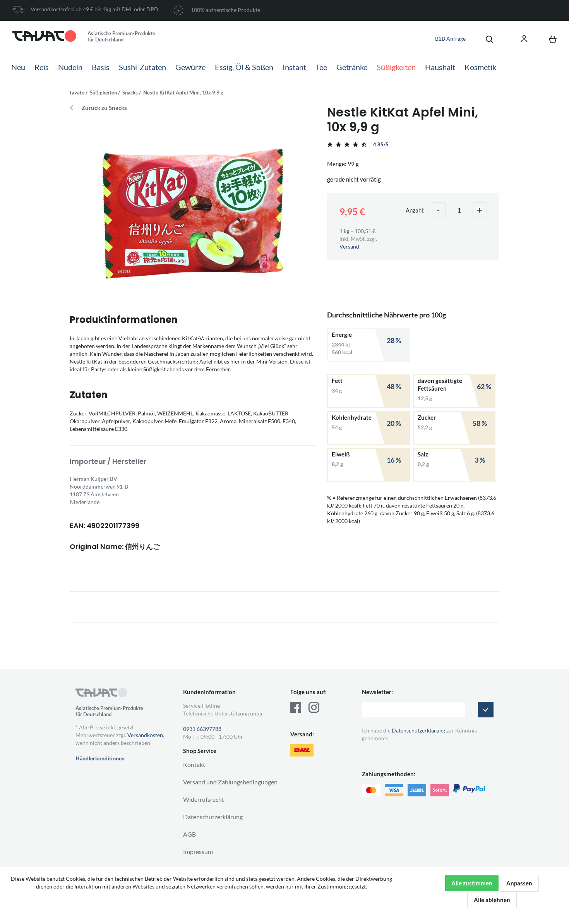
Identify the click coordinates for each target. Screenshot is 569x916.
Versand (349, 246)
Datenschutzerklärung (213, 816)
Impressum (198, 851)
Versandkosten (145, 735)
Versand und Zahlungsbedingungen (230, 782)
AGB (189, 834)
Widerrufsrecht (203, 799)
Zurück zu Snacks (104, 108)
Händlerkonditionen (100, 758)
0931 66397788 (202, 729)
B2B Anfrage (450, 38)
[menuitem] (485, 38)
